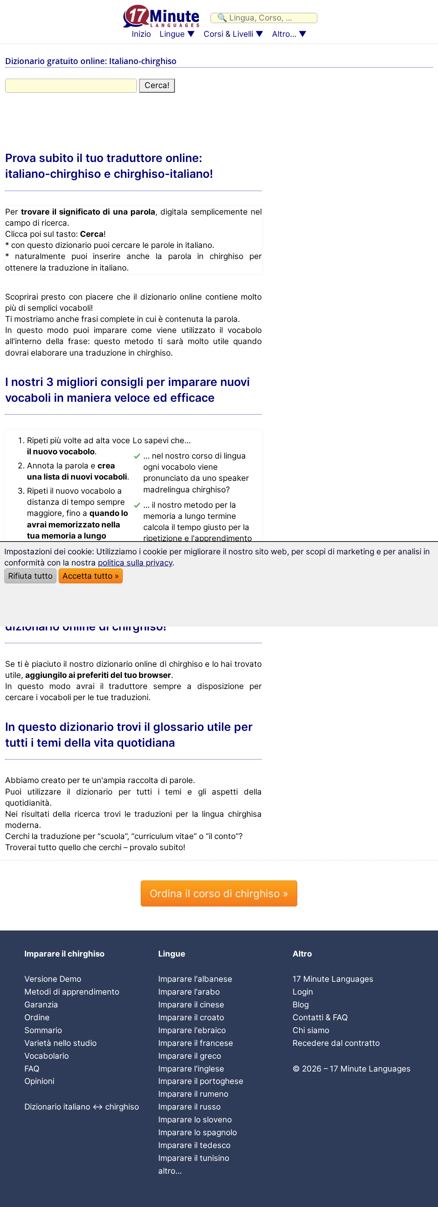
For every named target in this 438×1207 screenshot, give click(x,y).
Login (303, 992)
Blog (301, 1005)
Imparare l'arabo (189, 992)
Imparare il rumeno (193, 1094)
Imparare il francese (195, 1043)
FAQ (31, 1069)
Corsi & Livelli (228, 34)
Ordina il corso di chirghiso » (219, 893)
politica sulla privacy (135, 563)
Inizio (141, 34)
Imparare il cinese (191, 1005)
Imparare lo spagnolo (197, 1132)
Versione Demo (52, 979)
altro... (170, 1171)
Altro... (284, 34)
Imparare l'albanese (195, 979)
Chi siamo (311, 1030)
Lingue (172, 34)
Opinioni (39, 1081)
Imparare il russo (189, 1107)
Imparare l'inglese (191, 1069)
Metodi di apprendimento (71, 992)
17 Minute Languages (333, 979)
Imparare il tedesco (194, 1145)
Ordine (37, 1017)
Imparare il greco (189, 1056)
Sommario (43, 1030)
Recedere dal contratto (336, 1043)
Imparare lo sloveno (195, 1120)
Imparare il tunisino (193, 1158)
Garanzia (41, 1005)
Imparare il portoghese (200, 1081)
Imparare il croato (191, 1017)
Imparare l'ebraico (192, 1030)
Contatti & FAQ (320, 1017)
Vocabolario (46, 1056)
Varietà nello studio (60, 1043)
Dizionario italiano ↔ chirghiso (81, 1107)
